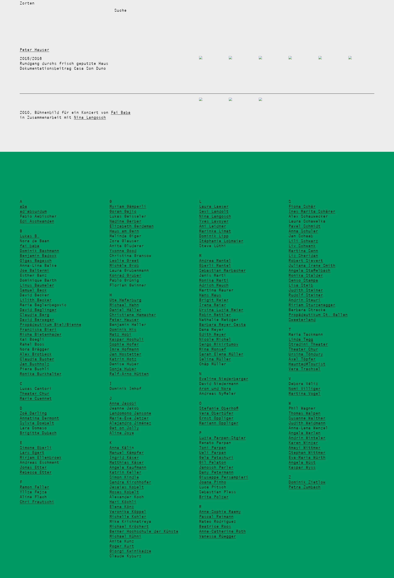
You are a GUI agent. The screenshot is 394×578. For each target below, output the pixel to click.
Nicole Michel (215, 339)
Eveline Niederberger (223, 378)
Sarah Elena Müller (221, 354)
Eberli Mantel (215, 265)
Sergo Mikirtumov (218, 344)
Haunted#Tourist (307, 363)
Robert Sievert (306, 260)
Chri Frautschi (37, 501)
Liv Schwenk (302, 245)
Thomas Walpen (305, 413)
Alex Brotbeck (36, 354)
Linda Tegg (301, 339)
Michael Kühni (125, 536)
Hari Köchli (122, 501)
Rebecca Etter (36, 472)
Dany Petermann (216, 472)
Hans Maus (210, 294)
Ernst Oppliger (216, 418)
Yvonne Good (122, 250)
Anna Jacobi (122, 403)
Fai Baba (121, 112)
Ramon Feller (34, 486)
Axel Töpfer (302, 358)
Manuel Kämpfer (126, 452)
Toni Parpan (212, 447)
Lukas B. (29, 235)
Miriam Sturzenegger (312, 304)
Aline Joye (121, 432)
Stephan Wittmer (307, 452)
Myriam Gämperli (127, 206)
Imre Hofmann (124, 349)
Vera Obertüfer (216, 413)
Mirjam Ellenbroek (41, 457)
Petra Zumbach (305, 486)
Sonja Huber (122, 368)
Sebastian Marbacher (222, 270)
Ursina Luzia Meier (221, 309)
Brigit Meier (214, 299)
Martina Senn (303, 250)
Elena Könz (121, 506)
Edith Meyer (212, 334)
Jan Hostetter (125, 354)
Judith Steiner (306, 290)
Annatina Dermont (39, 418)
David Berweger (37, 319)
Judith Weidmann (307, 422)
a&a (23, 206)
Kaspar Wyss (302, 467)
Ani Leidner (212, 226)
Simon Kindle (124, 477)
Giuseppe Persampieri (223, 477)
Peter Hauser (34, 49)
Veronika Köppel (127, 511)
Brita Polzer (214, 496)
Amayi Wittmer (305, 447)
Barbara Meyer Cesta (222, 324)
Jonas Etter (33, 467)
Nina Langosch (90, 117)
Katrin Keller (125, 472)
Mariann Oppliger (218, 422)
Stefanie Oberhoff (218, 408)
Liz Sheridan (303, 255)
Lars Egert (32, 452)
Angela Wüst (302, 462)
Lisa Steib (301, 285)
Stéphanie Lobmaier (221, 240)
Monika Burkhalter (41, 373)
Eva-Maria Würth (307, 457)
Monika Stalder (306, 275)
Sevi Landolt (214, 211)
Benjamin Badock (38, 255)
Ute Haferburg (125, 299)
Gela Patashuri (216, 457)
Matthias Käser (126, 462)
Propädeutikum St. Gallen (318, 314)
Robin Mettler (215, 314)
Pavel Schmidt (305, 226)
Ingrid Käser (124, 457)
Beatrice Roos (215, 526)
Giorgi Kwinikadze (130, 550)
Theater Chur (34, 393)
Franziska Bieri (38, 329)
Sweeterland (302, 319)
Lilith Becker (36, 299)
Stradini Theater (308, 344)
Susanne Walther (307, 418)
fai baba (29, 245)
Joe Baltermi (34, 270)
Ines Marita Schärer (312, 211)
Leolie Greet (124, 260)
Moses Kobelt (124, 491)
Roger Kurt (121, 546)
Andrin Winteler (307, 437)
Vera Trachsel (305, 368)
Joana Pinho (212, 482)
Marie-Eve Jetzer (129, 418)
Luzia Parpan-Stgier (222, 437)
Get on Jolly (124, 427)
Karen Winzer (303, 442)
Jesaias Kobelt (126, 486)
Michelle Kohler (127, 516)
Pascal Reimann (216, 516)
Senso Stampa (303, 280)
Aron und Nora (215, 388)
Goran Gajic (122, 211)
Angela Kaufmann (127, 467)
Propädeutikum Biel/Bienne (50, 324)
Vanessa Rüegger (217, 536)
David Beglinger (38, 309)
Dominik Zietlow (307, 482)
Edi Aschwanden (37, 221)
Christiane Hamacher (132, 314)
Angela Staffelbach (309, 270)
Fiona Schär (302, 206)
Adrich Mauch (214, 285)
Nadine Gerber (125, 221)
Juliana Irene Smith (312, 265)
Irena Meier (212, 304)
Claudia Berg (34, 314)
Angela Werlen (305, 432)
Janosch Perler (216, 467)
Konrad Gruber (125, 275)
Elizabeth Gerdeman (131, 226)
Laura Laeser (214, 206)
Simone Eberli (36, 447)
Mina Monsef (212, 349)
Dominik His (122, 329)
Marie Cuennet (36, 398)
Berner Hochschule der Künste (143, 531)
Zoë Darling (33, 413)
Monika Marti (214, 280)
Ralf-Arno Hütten (129, 373)
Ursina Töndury (306, 354)
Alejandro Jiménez (130, 422)
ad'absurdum (33, 211)
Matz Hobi (120, 334)
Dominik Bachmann (39, 250)
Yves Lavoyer (214, 221)
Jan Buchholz (34, 363)
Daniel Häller (125, 309)
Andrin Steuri (305, 299)
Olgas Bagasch (36, 260)
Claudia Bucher (37, 358)
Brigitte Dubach (38, 432)
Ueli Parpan (212, 452)
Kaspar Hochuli (126, 339)
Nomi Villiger (305, 388)
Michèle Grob (124, 265)
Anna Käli (120, 447)
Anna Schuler (303, 230)
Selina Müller (215, 358)
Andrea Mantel (215, 260)
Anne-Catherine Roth (222, 531)
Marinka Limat (215, 230)
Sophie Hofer (124, 344)
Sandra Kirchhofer (130, 482)
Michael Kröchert (129, 526)
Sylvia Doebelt (37, 422)
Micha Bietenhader (41, 334)
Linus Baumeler (37, 285)
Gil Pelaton (212, 462)
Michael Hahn (124, 304)
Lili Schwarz (303, 240)
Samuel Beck (33, 290)
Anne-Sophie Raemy (220, 511)
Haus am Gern (124, 230)
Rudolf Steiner (306, 294)
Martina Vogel (305, 393)
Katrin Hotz (122, 358)
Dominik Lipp (214, 235)
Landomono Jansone (130, 413)
